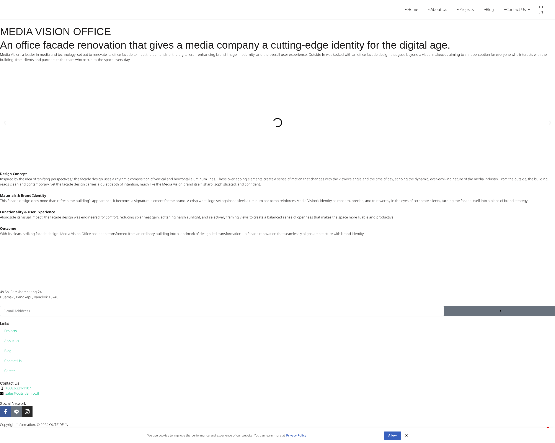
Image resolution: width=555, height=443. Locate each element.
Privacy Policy (296, 435)
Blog (7, 351)
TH (541, 7)
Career (9, 371)
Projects (10, 331)
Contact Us (13, 361)
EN (541, 12)
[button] (528, 10)
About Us (11, 341)
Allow (392, 435)
